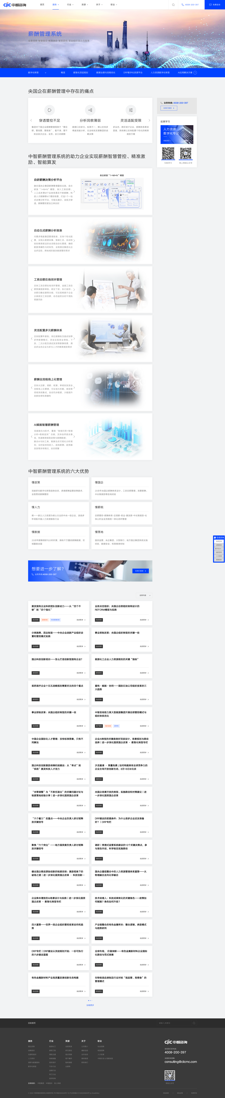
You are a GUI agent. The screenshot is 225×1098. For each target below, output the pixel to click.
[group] (90, 191)
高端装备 (52, 1058)
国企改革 (31, 1047)
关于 (83, 1041)
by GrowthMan (94, 1093)
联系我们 (84, 1062)
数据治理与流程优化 (105, 72)
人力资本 (31, 1058)
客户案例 (68, 1058)
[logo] (15, 4)
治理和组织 (32, 1054)
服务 (30, 1041)
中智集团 (41, 1083)
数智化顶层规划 (80, 72)
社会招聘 (101, 1047)
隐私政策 (180, 1093)
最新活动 (84, 1051)
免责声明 (194, 1093)
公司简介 (84, 1047)
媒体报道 (84, 1058)
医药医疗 (52, 1062)
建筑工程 (52, 1051)
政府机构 (52, 1078)
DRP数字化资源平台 (133, 72)
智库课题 (68, 1062)
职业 (100, 1041)
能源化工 (52, 1047)
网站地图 (166, 1093)
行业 (51, 1041)
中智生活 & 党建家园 (105, 1058)
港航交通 (52, 1054)
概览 (63, 72)
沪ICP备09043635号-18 (61, 1093)
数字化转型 (32, 1066)
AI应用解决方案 (185, 72)
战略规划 (31, 1051)
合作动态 (84, 1054)
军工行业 (52, 1074)
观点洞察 (68, 1054)
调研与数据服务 (34, 1062)
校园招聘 (101, 1051)
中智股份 (49, 1083)
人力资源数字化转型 (160, 72)
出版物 (67, 1066)
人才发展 (101, 1054)
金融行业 (52, 1070)
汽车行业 (52, 1066)
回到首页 (32, 1023)
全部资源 (68, 1047)
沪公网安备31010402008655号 (79, 1093)
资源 (67, 1041)
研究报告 (68, 1051)
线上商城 (57, 1083)
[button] (195, 72)
